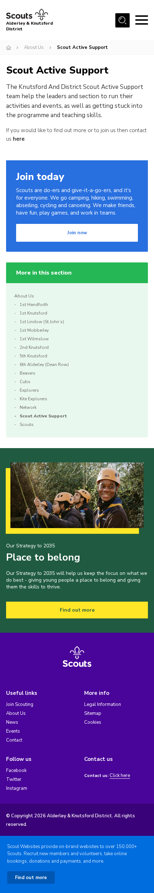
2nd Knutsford (34, 347)
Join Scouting (19, 704)
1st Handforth (34, 304)
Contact (14, 740)
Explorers (29, 390)
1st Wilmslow (34, 339)
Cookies (92, 722)
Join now (77, 233)
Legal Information (102, 704)
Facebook (16, 770)
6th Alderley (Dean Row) (44, 364)
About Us (34, 47)
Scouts (27, 424)
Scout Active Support (43, 416)
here (19, 138)
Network (28, 407)
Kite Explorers (33, 399)
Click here (120, 776)
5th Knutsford (33, 356)
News (12, 722)
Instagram (16, 788)
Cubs (25, 382)
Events (13, 731)
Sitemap (92, 713)
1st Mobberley (34, 330)
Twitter (13, 779)
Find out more (77, 610)
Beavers (27, 373)
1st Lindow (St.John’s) (42, 322)
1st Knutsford (33, 313)
